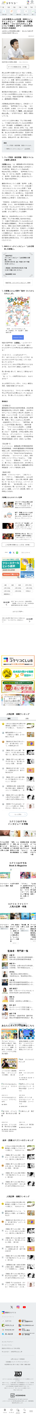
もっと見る (18, 814)
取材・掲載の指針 (25, 1364)
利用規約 (22, 1359)
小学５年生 (7, 591)
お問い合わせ (14, 1359)
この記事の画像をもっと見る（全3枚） (18, 545)
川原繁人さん (6, 164)
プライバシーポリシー (23, 1362)
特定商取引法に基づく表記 (12, 1364)
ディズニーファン (7, 1345)
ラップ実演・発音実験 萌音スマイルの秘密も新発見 (19, 145)
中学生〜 (28, 591)
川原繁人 (17, 343)
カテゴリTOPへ (18, 611)
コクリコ (14, 943)
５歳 (12, 585)
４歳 (5, 585)
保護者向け (7, 594)
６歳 (19, 585)
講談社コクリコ (4, 928)
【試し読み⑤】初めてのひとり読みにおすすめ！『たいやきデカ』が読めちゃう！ (13, 620)
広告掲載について (10, 1362)
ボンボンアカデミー (7, 1342)
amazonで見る (18, 337)
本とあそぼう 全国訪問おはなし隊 (12, 1351)
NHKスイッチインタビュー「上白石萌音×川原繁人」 (19, 149)
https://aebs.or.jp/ (18, 1390)
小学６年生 (18, 591)
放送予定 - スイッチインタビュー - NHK (18, 283)
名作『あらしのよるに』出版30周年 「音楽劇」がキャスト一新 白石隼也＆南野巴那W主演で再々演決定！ (22, 603)
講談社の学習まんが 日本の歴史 (11, 1348)
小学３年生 (18, 588)
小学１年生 (28, 585)
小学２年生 (7, 588)
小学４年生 (29, 588)
